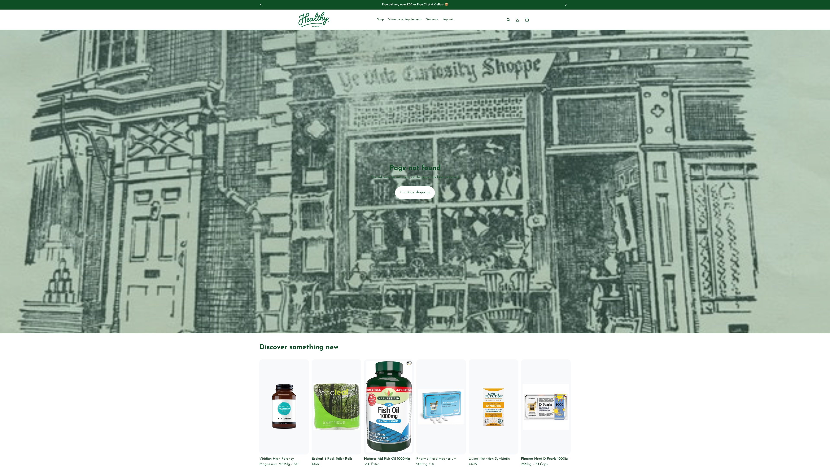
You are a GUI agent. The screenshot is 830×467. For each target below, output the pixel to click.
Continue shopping (415, 192)
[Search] (508, 19)
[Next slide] (566, 5)
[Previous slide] (261, 5)
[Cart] (527, 19)
